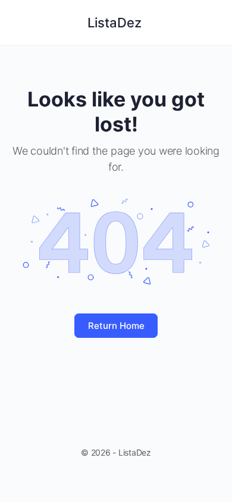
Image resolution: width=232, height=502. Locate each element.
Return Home (116, 325)
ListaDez (114, 22)
